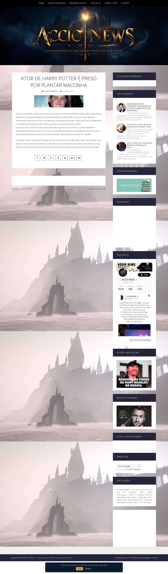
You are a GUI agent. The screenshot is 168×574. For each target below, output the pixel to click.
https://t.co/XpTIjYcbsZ (134, 321)
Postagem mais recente (22, 188)
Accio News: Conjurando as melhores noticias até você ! (49, 557)
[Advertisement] (59, 210)
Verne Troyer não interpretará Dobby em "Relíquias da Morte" (139, 145)
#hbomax (141, 319)
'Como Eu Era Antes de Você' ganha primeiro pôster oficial (139, 125)
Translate (136, 469)
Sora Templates (130, 557)
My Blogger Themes (150, 557)
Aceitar (79, 569)
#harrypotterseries (131, 319)
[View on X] (149, 296)
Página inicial (59, 188)
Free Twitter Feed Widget (141, 340)
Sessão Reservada (57, 3)
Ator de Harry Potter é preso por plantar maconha (59, 81)
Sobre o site (111, 3)
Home (41, 3)
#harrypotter (133, 317)
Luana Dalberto (50, 91)
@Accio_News (128, 282)
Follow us (95, 3)
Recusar (88, 569)
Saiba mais (103, 565)
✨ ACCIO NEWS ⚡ (128, 279)
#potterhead (143, 317)
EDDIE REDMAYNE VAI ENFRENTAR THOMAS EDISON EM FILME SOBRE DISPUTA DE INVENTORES (139, 107)
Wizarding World (78, 3)
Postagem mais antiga (96, 188)
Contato (125, 3)
